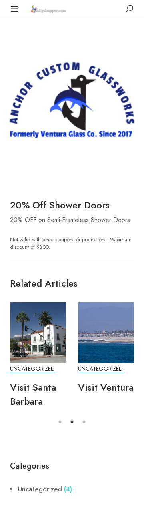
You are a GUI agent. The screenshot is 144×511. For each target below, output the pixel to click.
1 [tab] (60, 422)
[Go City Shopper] (49, 8)
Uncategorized (32, 369)
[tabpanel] (38, 359)
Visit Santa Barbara (33, 394)
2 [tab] (72, 422)
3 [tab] (84, 422)
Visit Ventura (106, 387)
